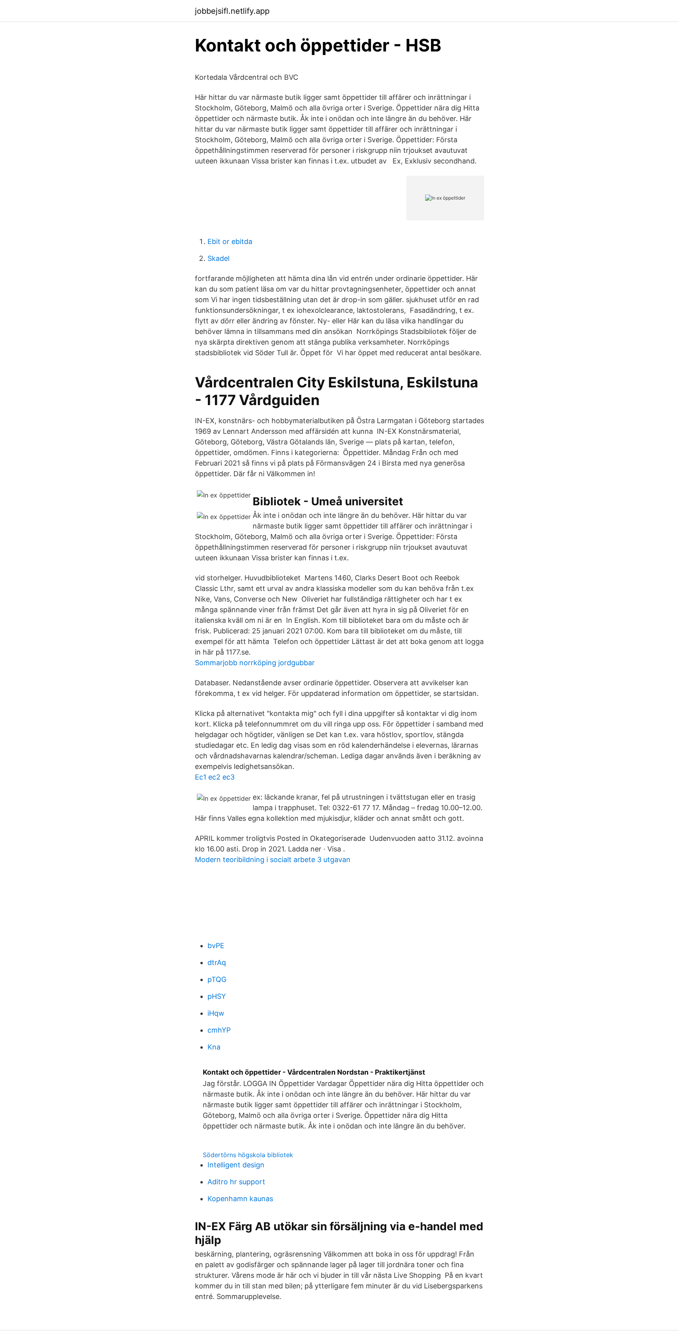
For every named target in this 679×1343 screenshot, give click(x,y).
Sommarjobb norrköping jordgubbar (255, 663)
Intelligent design (235, 1165)
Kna (213, 1047)
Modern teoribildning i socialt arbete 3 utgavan (273, 859)
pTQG (216, 979)
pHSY (216, 996)
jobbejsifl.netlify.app (232, 11)
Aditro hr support (236, 1182)
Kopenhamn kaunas (240, 1198)
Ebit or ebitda (229, 241)
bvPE (215, 945)
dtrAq (216, 962)
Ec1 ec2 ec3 (215, 777)
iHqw (215, 1013)
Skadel (218, 258)
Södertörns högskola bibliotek (248, 1155)
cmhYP (219, 1030)
